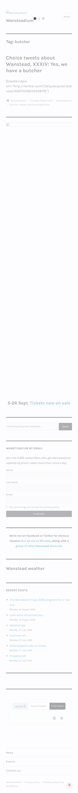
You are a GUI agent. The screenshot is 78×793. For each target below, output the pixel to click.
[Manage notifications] (69, 785)
